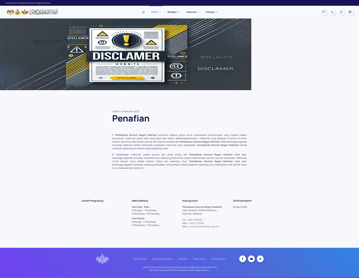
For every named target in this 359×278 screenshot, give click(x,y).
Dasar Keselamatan (162, 258)
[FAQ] (323, 12)
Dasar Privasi (140, 258)
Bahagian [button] (172, 11)
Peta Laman (199, 258)
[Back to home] (34, 12)
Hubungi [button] (210, 11)
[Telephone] (332, 12)
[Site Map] (350, 12)
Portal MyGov (218, 258)
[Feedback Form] (341, 12)
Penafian (183, 258)
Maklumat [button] (191, 11)
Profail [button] (154, 11)
